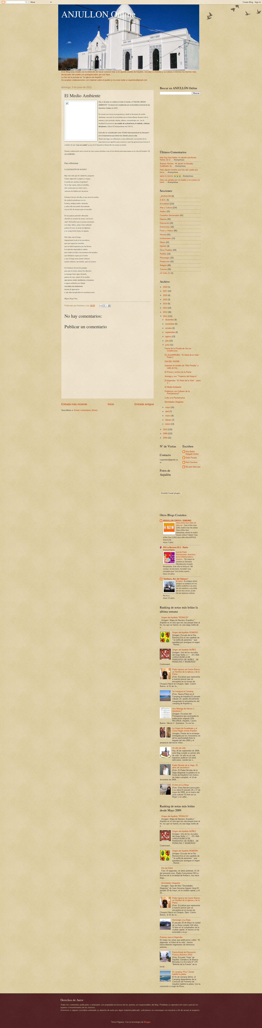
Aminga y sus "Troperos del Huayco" (181, 376)
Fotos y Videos (166, 231)
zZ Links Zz (165, 273)
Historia (163, 234)
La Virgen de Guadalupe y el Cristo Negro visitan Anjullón (184, 729)
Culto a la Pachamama (175, 398)
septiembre (170, 332)
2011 (165, 316)
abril (167, 411)
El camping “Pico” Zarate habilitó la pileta (183, 973)
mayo (168, 407)
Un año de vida (178, 748)
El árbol (179, 581)
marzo (168, 416)
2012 (165, 312)
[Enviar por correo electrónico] (100, 305)
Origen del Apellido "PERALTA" (175, 617)
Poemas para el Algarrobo (171, 937)
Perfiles (163, 254)
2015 (165, 299)
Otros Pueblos (166, 250)
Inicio (111, 404)
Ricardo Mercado (193, 467)
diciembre (169, 320)
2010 (165, 429)
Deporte (163, 219)
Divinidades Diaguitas (174, 402)
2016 (165, 295)
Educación (164, 223)
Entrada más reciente (74, 404)
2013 (165, 308)
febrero (168, 420)
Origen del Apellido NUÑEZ (184, 650)
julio (167, 341)
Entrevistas (165, 227)
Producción (165, 261)
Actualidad (164, 204)
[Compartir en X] (106, 305)
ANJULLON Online (98, 14)
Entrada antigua (144, 404)
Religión (163, 265)
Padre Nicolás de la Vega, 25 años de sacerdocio (185, 766)
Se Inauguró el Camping (182, 691)
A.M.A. (163, 200)
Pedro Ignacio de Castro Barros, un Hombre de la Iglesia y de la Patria (186, 671)
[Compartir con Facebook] (109, 305)
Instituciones (165, 238)
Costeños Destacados (169, 215)
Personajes (165, 258)
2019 (165, 287)
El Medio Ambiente (173, 387)
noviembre (170, 324)
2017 (165, 291)
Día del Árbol (167, 868)
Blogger (147, 1022)
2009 (165, 433)
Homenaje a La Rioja (181, 920)
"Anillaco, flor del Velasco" (175, 579)
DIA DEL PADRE (172, 361)
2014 (165, 303)
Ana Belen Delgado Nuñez (192, 452)
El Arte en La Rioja (180, 785)
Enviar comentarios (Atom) (85, 410)
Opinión (163, 246)
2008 (165, 438)
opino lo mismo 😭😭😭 (170, 176)
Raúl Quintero (192, 462)
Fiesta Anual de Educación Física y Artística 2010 (184, 953)
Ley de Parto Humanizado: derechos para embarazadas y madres (185, 555)
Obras (162, 242)
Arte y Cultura (166, 208)
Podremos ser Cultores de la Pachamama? (177, 392)
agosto (168, 336)
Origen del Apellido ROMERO (185, 632)
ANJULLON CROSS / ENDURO (177, 520)
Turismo (163, 269)
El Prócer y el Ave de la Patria (178, 372)
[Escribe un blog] (103, 305)
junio (167, 345)
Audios (163, 211)
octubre (168, 328)
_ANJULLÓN (165, 196)
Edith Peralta (191, 458)
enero (168, 424)
